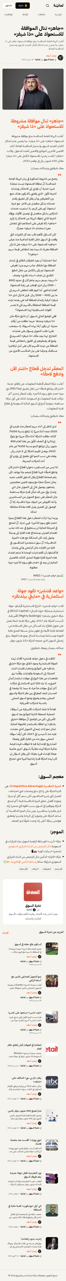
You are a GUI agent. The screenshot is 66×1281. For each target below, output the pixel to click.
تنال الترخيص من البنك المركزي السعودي (29, 846)
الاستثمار (58, 869)
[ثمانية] (58, 5)
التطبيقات (46, 869)
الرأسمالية (23, 869)
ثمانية (37, 59)
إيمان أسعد (31, 956)
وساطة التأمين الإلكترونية (24, 862)
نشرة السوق (49, 59)
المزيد (5, 932)
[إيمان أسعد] (39, 957)
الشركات (35, 869)
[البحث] (47, 5)
